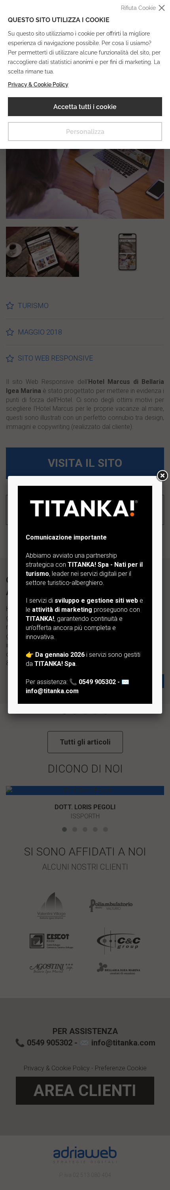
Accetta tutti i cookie (85, 107)
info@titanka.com (52, 691)
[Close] (162, 476)
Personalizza (85, 131)
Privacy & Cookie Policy (38, 84)
